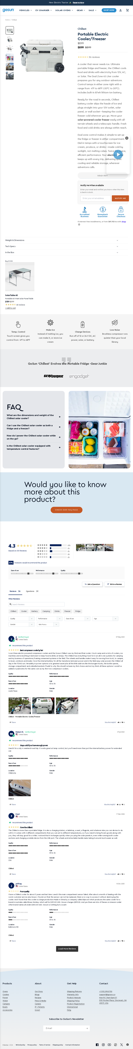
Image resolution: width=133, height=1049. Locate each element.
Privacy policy (32, 1045)
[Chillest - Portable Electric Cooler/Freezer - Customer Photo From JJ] (80, 547)
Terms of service (44, 1045)
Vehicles (25, 10)
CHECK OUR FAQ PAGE (66, 510)
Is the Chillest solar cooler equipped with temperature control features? (29, 447)
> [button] (67, 949)
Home (7, 20)
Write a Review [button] (116, 584)
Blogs (37, 995)
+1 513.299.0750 (105, 991)
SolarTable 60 (11, 295)
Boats (5, 1007)
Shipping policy (58, 1045)
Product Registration (76, 1004)
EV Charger (44, 10)
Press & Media (40, 1001)
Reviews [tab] (13, 591)
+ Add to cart (10, 308)
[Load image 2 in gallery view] (10, 39)
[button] (127, 10)
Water (5, 1001)
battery (35, 611)
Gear (81, 10)
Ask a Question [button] (94, 584)
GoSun (6, 1045)
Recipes (38, 998)
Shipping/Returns (74, 991)
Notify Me (120, 198)
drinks (57, 611)
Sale (93, 10)
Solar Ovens (64, 10)
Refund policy (20, 1045)
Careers (38, 1004)
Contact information (72, 1045)
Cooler (24, 611)
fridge (77, 611)
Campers (6, 1004)
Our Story (39, 991)
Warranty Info (73, 995)
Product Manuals (74, 998)
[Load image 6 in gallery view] (10, 75)
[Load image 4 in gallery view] (10, 57)
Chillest (13, 611)
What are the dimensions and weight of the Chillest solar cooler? (30, 417)
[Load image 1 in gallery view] (10, 30)
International (72, 1007)
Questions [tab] (30, 591)
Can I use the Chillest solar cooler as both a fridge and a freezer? (29, 427)
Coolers (6, 995)
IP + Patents (40, 1007)
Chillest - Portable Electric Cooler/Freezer (24, 717)
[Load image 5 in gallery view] (10, 66)
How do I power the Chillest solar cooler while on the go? (31, 437)
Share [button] (14, 722)
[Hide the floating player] (126, 138)
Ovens (5, 991)
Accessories (7, 1010)
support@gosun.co (107, 995)
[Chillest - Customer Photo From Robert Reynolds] (109, 547)
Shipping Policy (73, 1001)
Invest (37, 1010)
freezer (67, 611)
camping (46, 611)
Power (5, 998)
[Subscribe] (87, 1028)
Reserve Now (78, 3)
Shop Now (109, 10)
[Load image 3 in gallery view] (10, 48)
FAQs (69, 1010)
